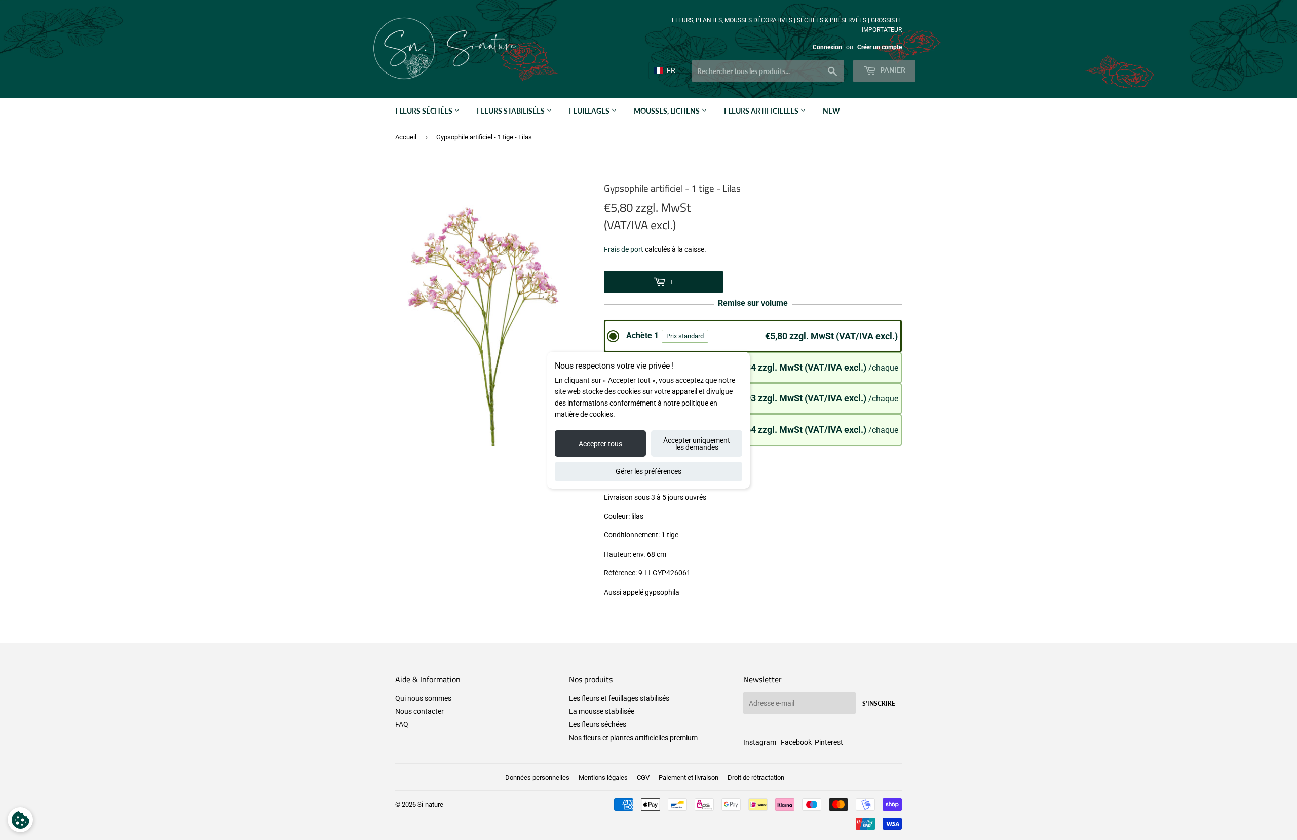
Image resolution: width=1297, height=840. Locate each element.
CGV (643, 777)
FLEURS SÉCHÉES (424, 110)
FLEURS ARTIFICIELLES (762, 110)
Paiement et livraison (688, 777)
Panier (892, 70)
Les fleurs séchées (597, 724)
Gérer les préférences (648, 471)
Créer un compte (879, 47)
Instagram (759, 742)
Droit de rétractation (756, 777)
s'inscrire (878, 703)
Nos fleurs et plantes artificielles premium (633, 738)
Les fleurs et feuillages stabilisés (619, 698)
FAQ (401, 724)
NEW (831, 110)
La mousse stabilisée (601, 711)
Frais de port (623, 249)
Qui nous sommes (423, 698)
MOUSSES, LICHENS (667, 110)
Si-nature (430, 804)
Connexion (827, 47)
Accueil (405, 137)
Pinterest (829, 742)
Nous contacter (419, 711)
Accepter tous (600, 444)
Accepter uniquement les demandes (696, 443)
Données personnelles (537, 777)
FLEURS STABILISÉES (511, 110)
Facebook (796, 742)
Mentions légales (603, 777)
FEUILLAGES (590, 110)
